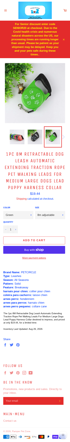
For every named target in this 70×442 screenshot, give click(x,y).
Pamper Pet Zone (21, 431)
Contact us (9, 420)
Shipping (21, 198)
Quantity (8, 222)
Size (37, 207)
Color (6, 207)
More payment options (34, 257)
